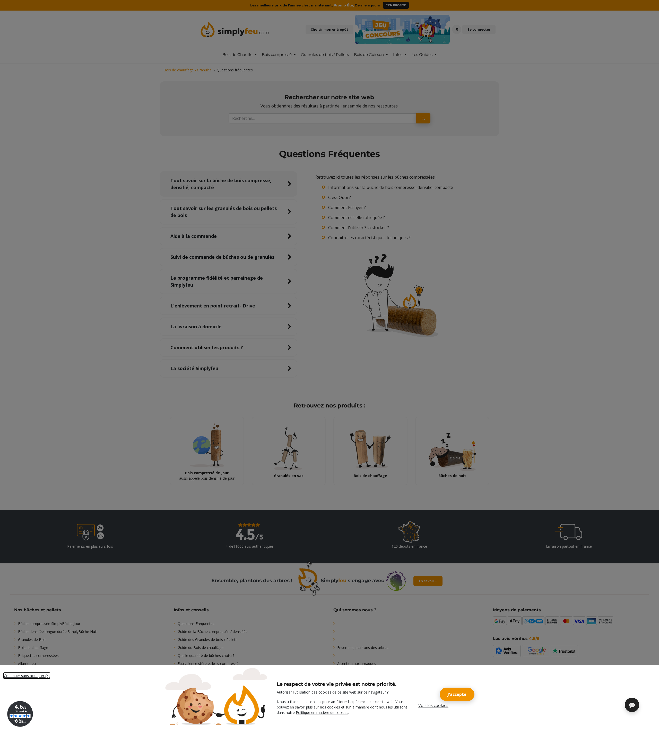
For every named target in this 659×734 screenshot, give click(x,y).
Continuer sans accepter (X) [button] (27, 675)
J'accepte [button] (457, 694)
